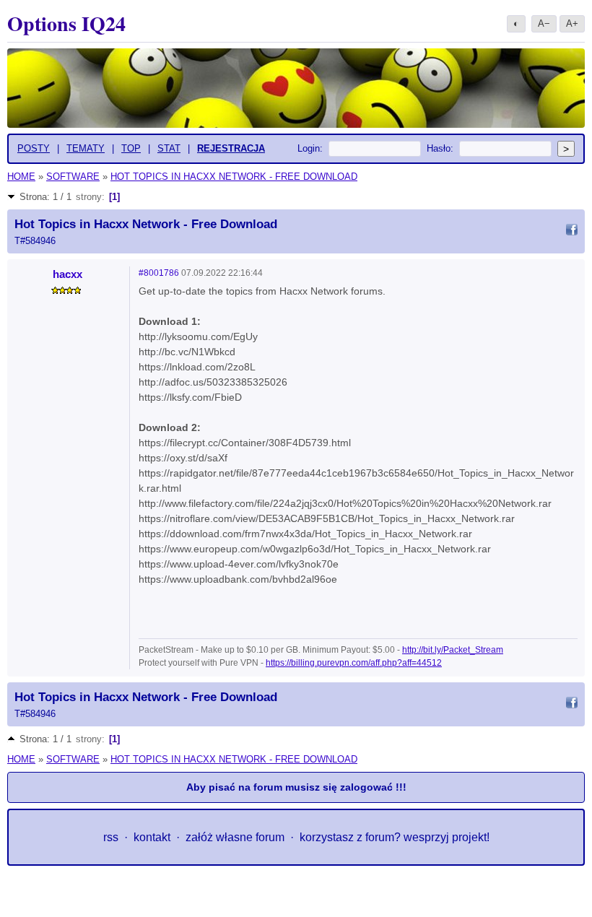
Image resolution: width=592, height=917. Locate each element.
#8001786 (159, 273)
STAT (168, 148)
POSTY (33, 148)
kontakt (152, 837)
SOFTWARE (73, 176)
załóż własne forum (235, 837)
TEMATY (85, 148)
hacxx (67, 274)
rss (110, 837)
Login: (310, 148)
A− (544, 23)
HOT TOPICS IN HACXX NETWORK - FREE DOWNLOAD (233, 176)
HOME (21, 176)
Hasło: (440, 148)
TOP (131, 148)
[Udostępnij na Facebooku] (572, 232)
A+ (572, 23)
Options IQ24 (66, 23)
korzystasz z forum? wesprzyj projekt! (394, 837)
